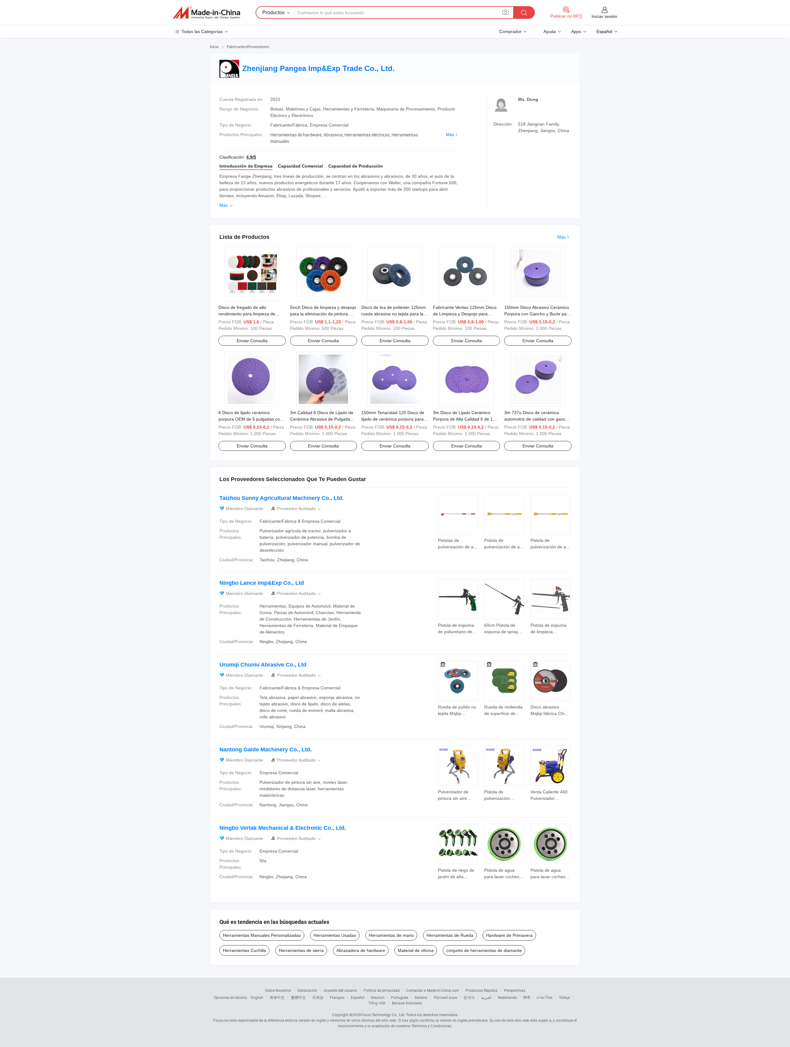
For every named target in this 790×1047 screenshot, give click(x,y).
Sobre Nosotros (278, 990)
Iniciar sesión (604, 16)
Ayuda (549, 31)
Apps (576, 31)
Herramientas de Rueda (449, 935)
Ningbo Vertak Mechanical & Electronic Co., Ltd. (282, 828)
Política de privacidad (382, 990)
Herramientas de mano (391, 935)
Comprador (510, 31)
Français (337, 997)
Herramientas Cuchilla (244, 950)
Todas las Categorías (202, 31)
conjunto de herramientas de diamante (484, 950)
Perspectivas (514, 990)
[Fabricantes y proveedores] (206, 12)
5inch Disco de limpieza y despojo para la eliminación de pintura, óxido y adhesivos (323, 314)
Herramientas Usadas (335, 935)
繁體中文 (298, 997)
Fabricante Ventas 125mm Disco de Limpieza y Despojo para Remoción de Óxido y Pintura (465, 314)
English (257, 997)
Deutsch (378, 997)
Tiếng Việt (376, 1002)
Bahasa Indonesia (407, 1002)
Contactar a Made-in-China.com (432, 990)
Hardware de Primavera (509, 935)
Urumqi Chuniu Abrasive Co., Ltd (262, 665)
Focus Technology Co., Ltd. (383, 1014)
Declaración (307, 990)
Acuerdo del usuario (340, 990)
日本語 (317, 997)
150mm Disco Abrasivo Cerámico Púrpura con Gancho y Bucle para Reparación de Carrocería (537, 314)
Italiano (421, 997)
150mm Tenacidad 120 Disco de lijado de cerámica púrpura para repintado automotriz (392, 419)
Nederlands (507, 997)
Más (450, 134)
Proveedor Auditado (299, 508)
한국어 (469, 997)
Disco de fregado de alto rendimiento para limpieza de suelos (246, 314)
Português (399, 997)
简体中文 (277, 997)
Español (357, 997)
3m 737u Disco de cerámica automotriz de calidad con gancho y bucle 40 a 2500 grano (537, 419)
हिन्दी (526, 997)
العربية (486, 997)
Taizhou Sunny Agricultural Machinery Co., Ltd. (281, 498)
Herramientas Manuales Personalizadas (262, 935)
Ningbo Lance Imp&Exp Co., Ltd (261, 583)
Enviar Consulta (252, 340)
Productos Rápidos (481, 990)
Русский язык (445, 997)
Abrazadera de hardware (360, 950)
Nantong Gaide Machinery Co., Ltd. (265, 749)
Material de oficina (416, 950)
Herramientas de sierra (301, 950)
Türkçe (564, 997)
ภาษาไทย (544, 997)
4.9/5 (251, 157)
